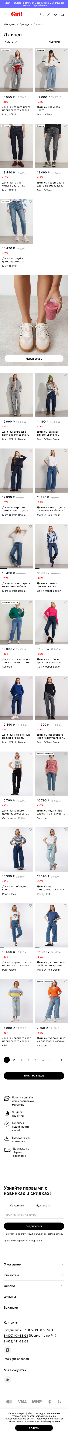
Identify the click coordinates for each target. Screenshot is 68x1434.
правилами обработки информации (23, 1240)
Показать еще (34, 1075)
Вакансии (11, 1307)
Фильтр (8, 41)
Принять (34, 1428)
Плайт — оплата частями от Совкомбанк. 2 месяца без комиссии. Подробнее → (34, 4)
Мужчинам (43, 1205)
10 (49, 1059)
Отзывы (10, 1297)
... (43, 1059)
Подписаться (34, 1226)
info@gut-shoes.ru (16, 1359)
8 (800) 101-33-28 (16, 1335)
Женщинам (16, 1205)
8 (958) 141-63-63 (16, 1341)
